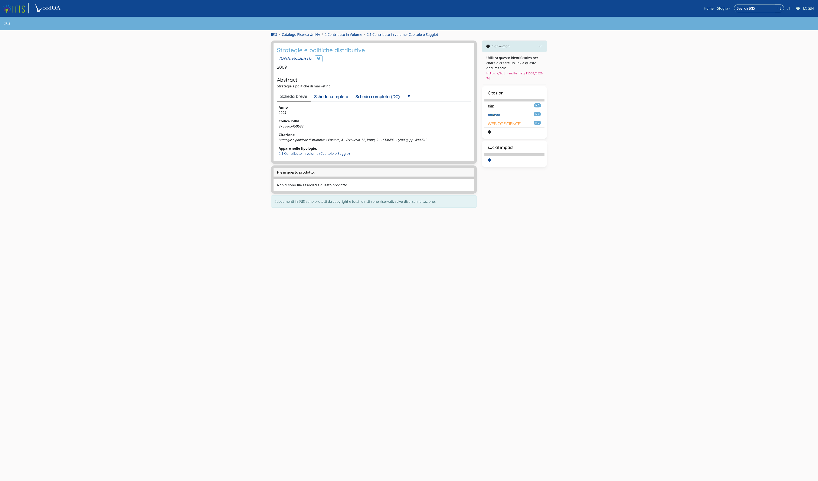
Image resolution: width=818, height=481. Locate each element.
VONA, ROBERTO (295, 58)
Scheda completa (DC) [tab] (378, 96)
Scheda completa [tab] (331, 96)
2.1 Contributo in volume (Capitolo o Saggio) (402, 34)
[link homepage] (16, 8)
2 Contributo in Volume (343, 34)
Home (709, 8)
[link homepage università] (48, 8)
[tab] (409, 96)
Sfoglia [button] (722, 8)
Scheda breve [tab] (293, 96)
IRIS (274, 34)
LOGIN (808, 8)
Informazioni (500, 46)
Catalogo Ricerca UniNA (301, 34)
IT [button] (788, 8)
